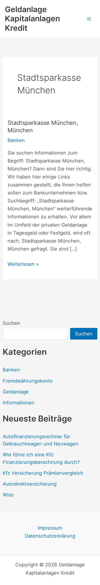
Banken (11, 370)
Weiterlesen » (23, 264)
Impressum (50, 528)
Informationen (18, 403)
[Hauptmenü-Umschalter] (89, 19)
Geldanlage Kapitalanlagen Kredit (32, 19)
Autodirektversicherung (30, 484)
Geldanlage (16, 392)
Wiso (8, 495)
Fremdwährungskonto (28, 381)
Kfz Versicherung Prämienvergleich (43, 473)
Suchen (11, 323)
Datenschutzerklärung (50, 536)
